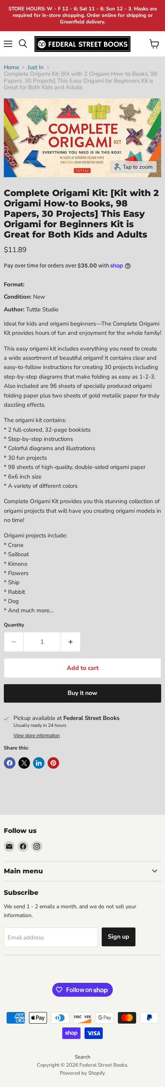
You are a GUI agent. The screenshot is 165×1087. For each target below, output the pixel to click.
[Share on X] (24, 763)
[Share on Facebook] (9, 763)
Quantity (14, 625)
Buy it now (82, 693)
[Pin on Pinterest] (53, 763)
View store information (36, 735)
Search (82, 1057)
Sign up (118, 936)
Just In (36, 67)
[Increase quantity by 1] (71, 642)
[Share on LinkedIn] (39, 763)
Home (11, 67)
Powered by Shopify (82, 1073)
